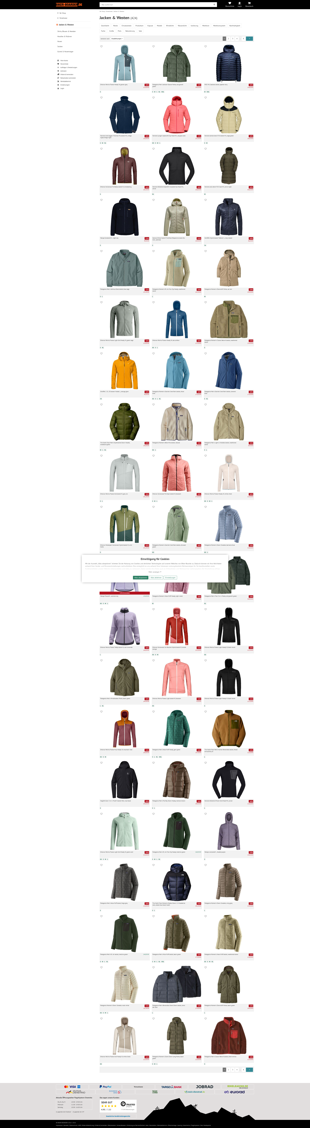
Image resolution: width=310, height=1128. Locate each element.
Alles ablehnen (156, 577)
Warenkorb (249, 6)
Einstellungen (170, 577)
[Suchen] (214, 4)
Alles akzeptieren (140, 577)
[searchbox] (158, 4)
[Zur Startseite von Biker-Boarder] (73, 4)
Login (240, 6)
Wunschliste (229, 6)
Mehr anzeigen (154, 572)
